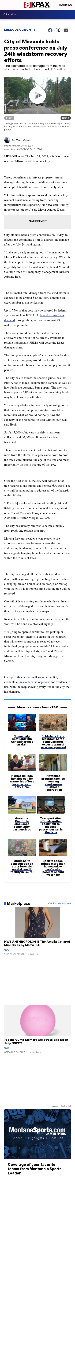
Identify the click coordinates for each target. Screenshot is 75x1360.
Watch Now (65, 5)
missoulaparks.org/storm (34, 682)
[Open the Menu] (6, 5)
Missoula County (20, 29)
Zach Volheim (24, 140)
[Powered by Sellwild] (66, 1106)
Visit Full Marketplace (59, 903)
